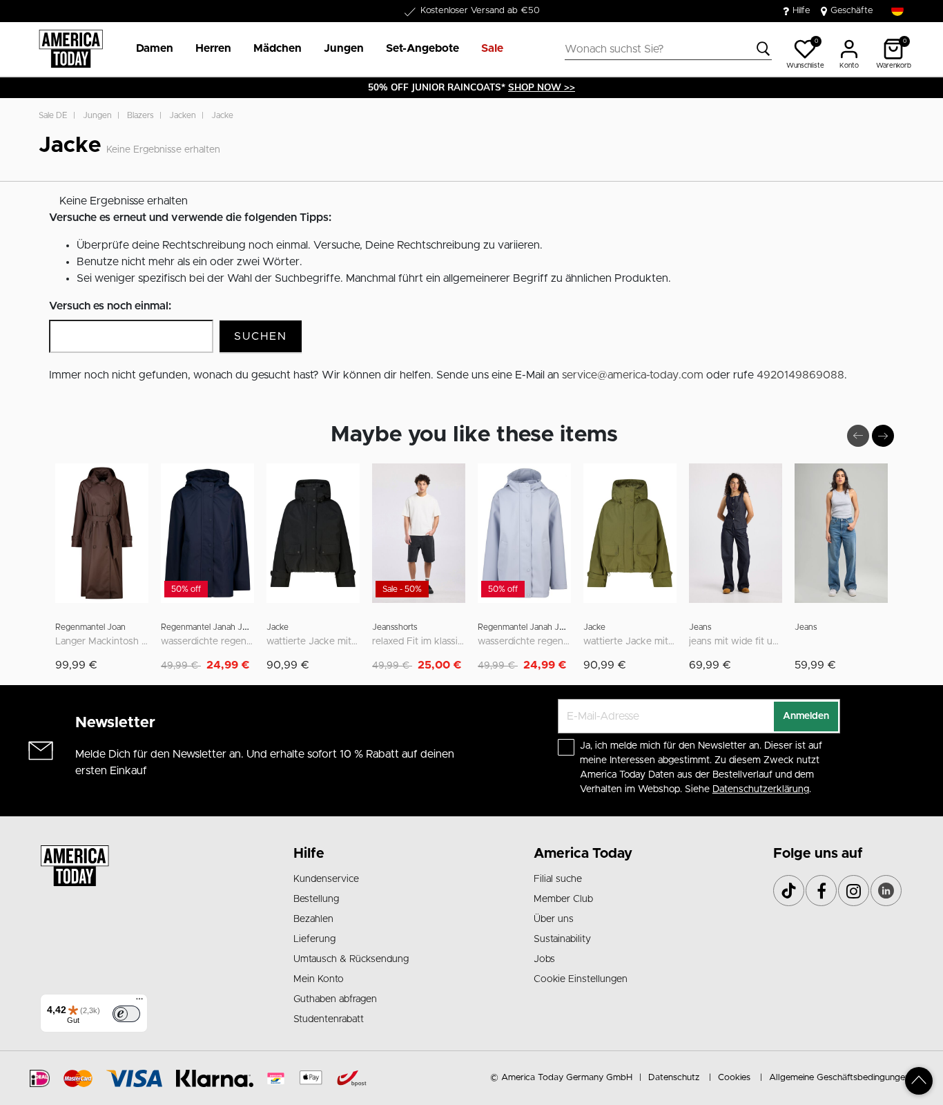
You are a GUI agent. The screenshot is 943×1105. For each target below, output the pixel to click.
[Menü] (139, 1002)
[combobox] (668, 49)
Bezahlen (313, 919)
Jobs (544, 959)
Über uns (554, 919)
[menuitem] (149, 49)
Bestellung (316, 899)
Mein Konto (318, 979)
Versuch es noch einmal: (110, 305)
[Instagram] (853, 890)
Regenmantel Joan (90, 627)
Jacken (182, 115)
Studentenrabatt (328, 1019)
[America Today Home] (71, 49)
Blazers (140, 115)
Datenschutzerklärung (760, 789)
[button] (154, 49)
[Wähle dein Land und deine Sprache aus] (897, 10)
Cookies (734, 1077)
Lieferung (314, 939)
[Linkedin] (886, 890)
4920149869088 (800, 375)
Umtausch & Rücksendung (351, 959)
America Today (583, 854)
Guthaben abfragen (335, 999)
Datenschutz (673, 1077)
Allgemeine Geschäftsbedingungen (839, 1077)
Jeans (700, 627)
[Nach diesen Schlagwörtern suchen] (763, 49)
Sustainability (562, 939)
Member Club (563, 899)
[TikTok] (788, 890)
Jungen (97, 115)
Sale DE (53, 115)
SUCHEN (260, 336)
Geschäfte (851, 10)
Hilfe (801, 10)
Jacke (222, 115)
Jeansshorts (395, 627)
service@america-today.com (632, 375)
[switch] (126, 1014)
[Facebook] (821, 890)
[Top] (919, 1081)
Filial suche (558, 879)
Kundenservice (326, 879)
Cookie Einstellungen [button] (581, 979)
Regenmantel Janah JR (204, 627)
